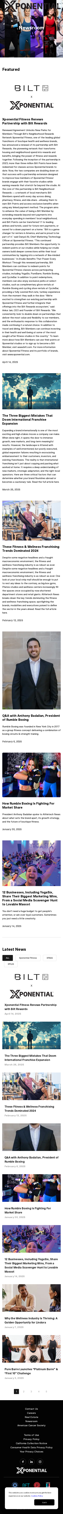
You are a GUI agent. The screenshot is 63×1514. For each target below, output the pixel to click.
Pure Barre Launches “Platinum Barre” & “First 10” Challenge (31, 1371)
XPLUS (11, 964)
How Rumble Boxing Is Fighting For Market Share (28, 805)
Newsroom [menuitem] (31, 1421)
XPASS (50, 958)
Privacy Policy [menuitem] (31, 1439)
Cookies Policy (37, 1496)
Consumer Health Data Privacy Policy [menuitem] (31, 1447)
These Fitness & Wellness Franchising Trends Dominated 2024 (30, 548)
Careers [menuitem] (31, 1412)
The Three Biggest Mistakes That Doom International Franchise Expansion (27, 419)
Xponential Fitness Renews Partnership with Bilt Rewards (24, 121)
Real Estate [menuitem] (31, 1416)
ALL (7, 958)
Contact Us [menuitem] (31, 1408)
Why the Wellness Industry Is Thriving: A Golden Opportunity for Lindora (31, 1320)
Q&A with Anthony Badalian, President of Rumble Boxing (31, 717)
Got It (44, 1502)
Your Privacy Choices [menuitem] (31, 1451)
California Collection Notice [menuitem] (31, 1443)
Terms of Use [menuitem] (31, 1434)
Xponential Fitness (28, 958)
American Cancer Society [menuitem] (31, 1425)
